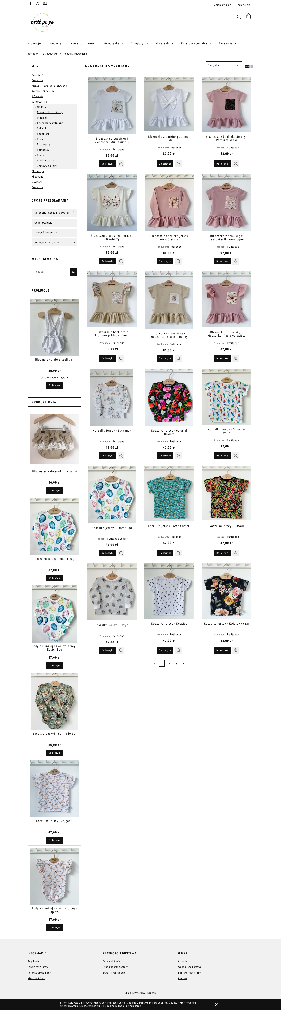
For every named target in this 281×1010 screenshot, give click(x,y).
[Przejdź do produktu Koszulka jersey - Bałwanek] (112, 397)
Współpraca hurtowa (189, 966)
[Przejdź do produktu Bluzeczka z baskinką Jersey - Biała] (169, 104)
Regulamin (34, 961)
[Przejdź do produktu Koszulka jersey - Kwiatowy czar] (226, 591)
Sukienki (42, 128)
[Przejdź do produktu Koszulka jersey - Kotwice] (169, 591)
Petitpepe (118, 149)
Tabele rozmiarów (38, 966)
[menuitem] (38, 43)
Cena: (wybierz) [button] (44, 222)
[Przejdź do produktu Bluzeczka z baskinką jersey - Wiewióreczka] (169, 202)
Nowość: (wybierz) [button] (45, 232)
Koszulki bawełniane (50, 123)
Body (40, 139)
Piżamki (42, 117)
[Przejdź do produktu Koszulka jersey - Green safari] (169, 493)
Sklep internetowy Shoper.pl (141, 992)
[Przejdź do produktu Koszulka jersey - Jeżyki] (112, 591)
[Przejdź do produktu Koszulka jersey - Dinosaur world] (226, 397)
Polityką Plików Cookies (153, 1002)
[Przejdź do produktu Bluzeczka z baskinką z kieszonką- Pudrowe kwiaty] (226, 299)
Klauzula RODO (36, 978)
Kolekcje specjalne (43, 90)
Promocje (37, 80)
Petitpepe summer (118, 538)
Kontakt (182, 978)
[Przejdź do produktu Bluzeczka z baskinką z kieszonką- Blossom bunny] (169, 300)
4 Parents (37, 96)
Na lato (41, 107)
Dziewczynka (39, 101)
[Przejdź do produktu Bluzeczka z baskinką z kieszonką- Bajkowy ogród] (226, 202)
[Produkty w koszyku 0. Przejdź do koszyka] (249, 17)
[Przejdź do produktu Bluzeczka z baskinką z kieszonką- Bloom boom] (112, 299)
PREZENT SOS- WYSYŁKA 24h (49, 85)
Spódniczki (43, 133)
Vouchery (37, 74)
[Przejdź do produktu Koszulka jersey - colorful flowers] (169, 397)
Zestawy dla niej (47, 165)
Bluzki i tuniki (45, 160)
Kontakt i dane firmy (189, 972)
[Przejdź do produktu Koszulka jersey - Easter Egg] (112, 494)
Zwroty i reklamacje (114, 972)
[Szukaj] (73, 272)
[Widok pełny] (251, 66)
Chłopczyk (38, 171)
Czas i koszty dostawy (115, 966)
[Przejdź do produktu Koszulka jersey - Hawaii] (226, 493)
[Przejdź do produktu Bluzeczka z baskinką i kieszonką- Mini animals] (112, 105)
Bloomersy (43, 144)
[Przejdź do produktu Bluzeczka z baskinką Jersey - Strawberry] (112, 202)
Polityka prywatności (40, 972)
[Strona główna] (42, 22)
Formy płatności (112, 961)
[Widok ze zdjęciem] (247, 66)
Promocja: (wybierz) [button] (46, 242)
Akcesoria (38, 176)
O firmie (183, 961)
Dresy (40, 155)
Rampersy (43, 149)
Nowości (37, 181)
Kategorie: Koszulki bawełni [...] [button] (54, 212)
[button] (121, 163)
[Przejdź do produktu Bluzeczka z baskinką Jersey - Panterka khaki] (226, 104)
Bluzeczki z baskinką (50, 112)
